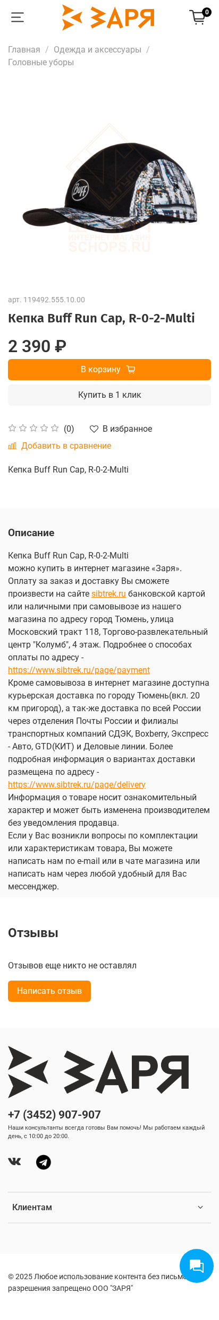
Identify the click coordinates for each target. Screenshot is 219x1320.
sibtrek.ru (108, 594)
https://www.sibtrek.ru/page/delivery (77, 785)
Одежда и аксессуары (97, 50)
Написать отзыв (49, 991)
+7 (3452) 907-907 (54, 1114)
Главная (24, 50)
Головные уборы (41, 62)
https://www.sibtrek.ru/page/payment (79, 670)
